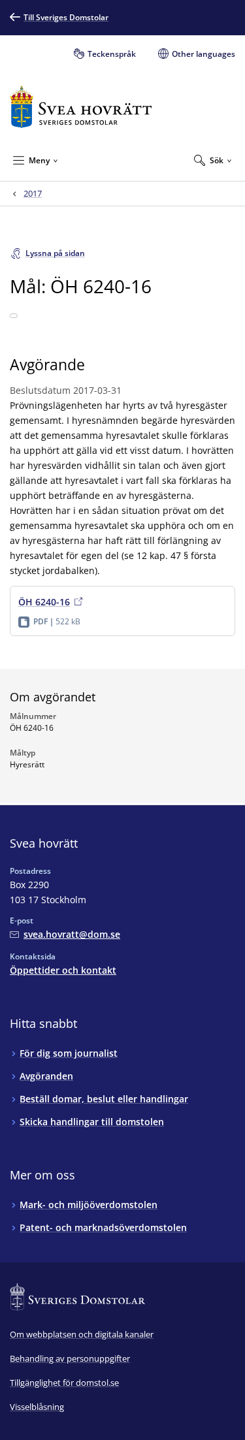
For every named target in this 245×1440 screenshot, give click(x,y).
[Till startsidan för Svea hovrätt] (81, 107)
